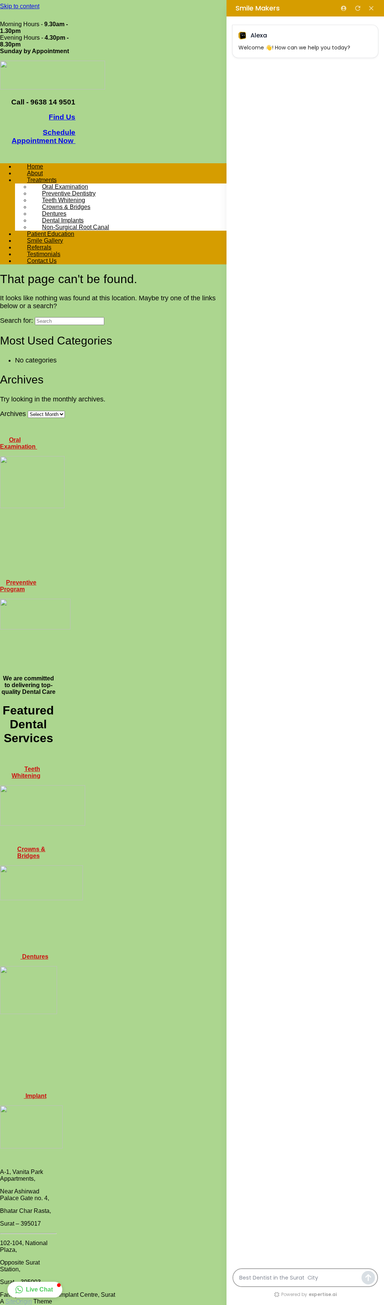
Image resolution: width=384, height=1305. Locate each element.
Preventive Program (18, 585)
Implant (35, 1096)
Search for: (16, 320)
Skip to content (19, 6)
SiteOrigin (18, 1301)
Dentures (34, 956)
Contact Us (42, 261)
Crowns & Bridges (31, 852)
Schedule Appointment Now (43, 136)
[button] (35, 1290)
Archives (13, 414)
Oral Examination (18, 443)
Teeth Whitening (26, 772)
